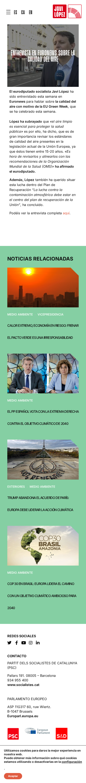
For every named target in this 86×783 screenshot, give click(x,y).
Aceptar (13, 776)
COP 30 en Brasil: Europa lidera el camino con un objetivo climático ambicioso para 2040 (41, 596)
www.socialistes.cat (23, 685)
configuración (72, 761)
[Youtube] (24, 643)
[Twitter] (9, 643)
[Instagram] (31, 643)
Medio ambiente (20, 314)
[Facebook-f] (16, 643)
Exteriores (16, 486)
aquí (66, 213)
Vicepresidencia (50, 314)
